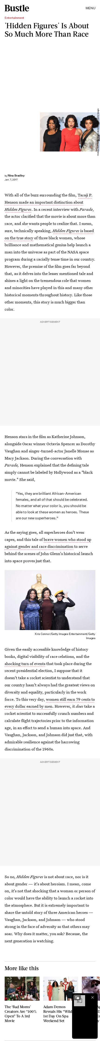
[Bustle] (17, 8)
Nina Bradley (16, 175)
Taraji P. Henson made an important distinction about (49, 202)
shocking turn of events (25, 663)
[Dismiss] (92, 997)
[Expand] (77, 997)
